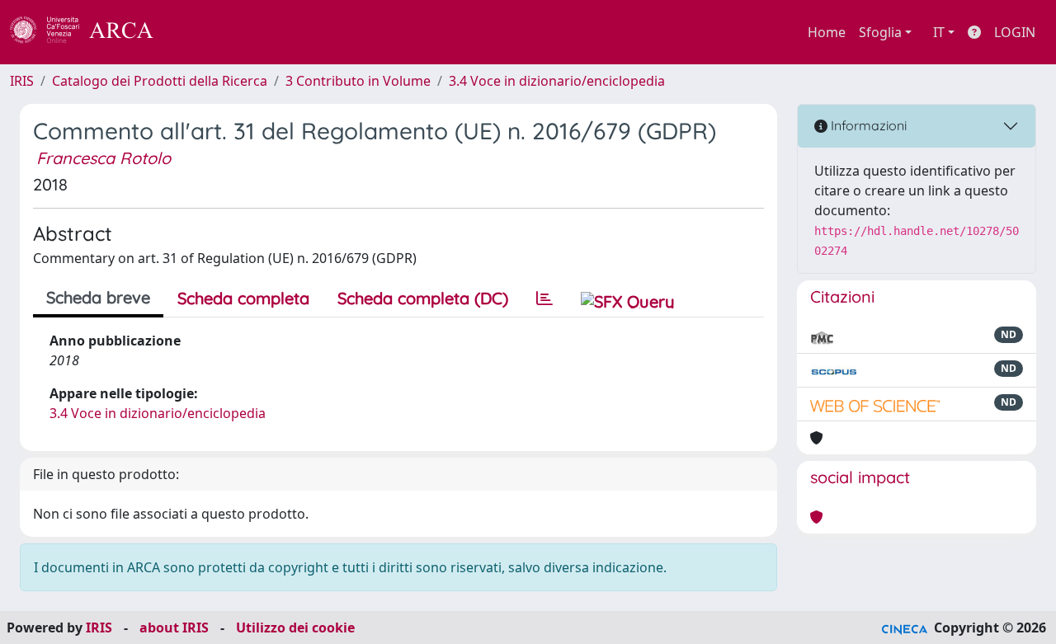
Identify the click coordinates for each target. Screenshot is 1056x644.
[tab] (544, 298)
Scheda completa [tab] (243, 298)
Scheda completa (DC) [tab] (422, 298)
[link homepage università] (198, 32)
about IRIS (174, 627)
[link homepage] (91, 32)
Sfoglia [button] (880, 32)
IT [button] (939, 32)
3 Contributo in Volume (358, 81)
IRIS (22, 81)
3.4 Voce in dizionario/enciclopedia (557, 81)
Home (827, 32)
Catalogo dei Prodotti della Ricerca (159, 81)
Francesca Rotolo (103, 158)
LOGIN (1014, 32)
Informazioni (867, 125)
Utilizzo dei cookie (295, 627)
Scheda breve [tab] (98, 297)
